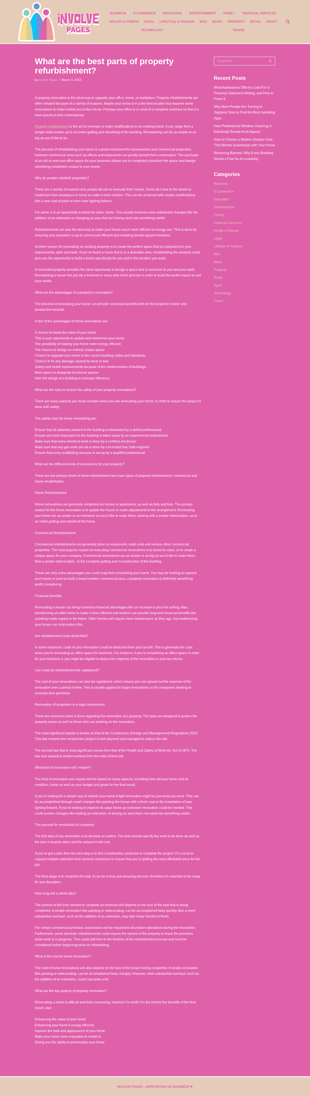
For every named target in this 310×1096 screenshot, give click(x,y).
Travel (239, 30)
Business (118, 13)
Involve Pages (48, 79)
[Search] (270, 61)
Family (229, 13)
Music (217, 21)
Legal (149, 21)
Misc (203, 21)
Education (172, 13)
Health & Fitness (124, 21)
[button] (288, 21)
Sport (271, 21)
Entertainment (202, 13)
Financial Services (259, 13)
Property (236, 21)
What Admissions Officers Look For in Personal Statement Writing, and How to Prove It (244, 93)
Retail (255, 21)
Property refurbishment (52, 126)
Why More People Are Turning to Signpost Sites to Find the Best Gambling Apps (244, 112)
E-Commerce (144, 13)
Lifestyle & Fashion (176, 21)
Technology (152, 30)
